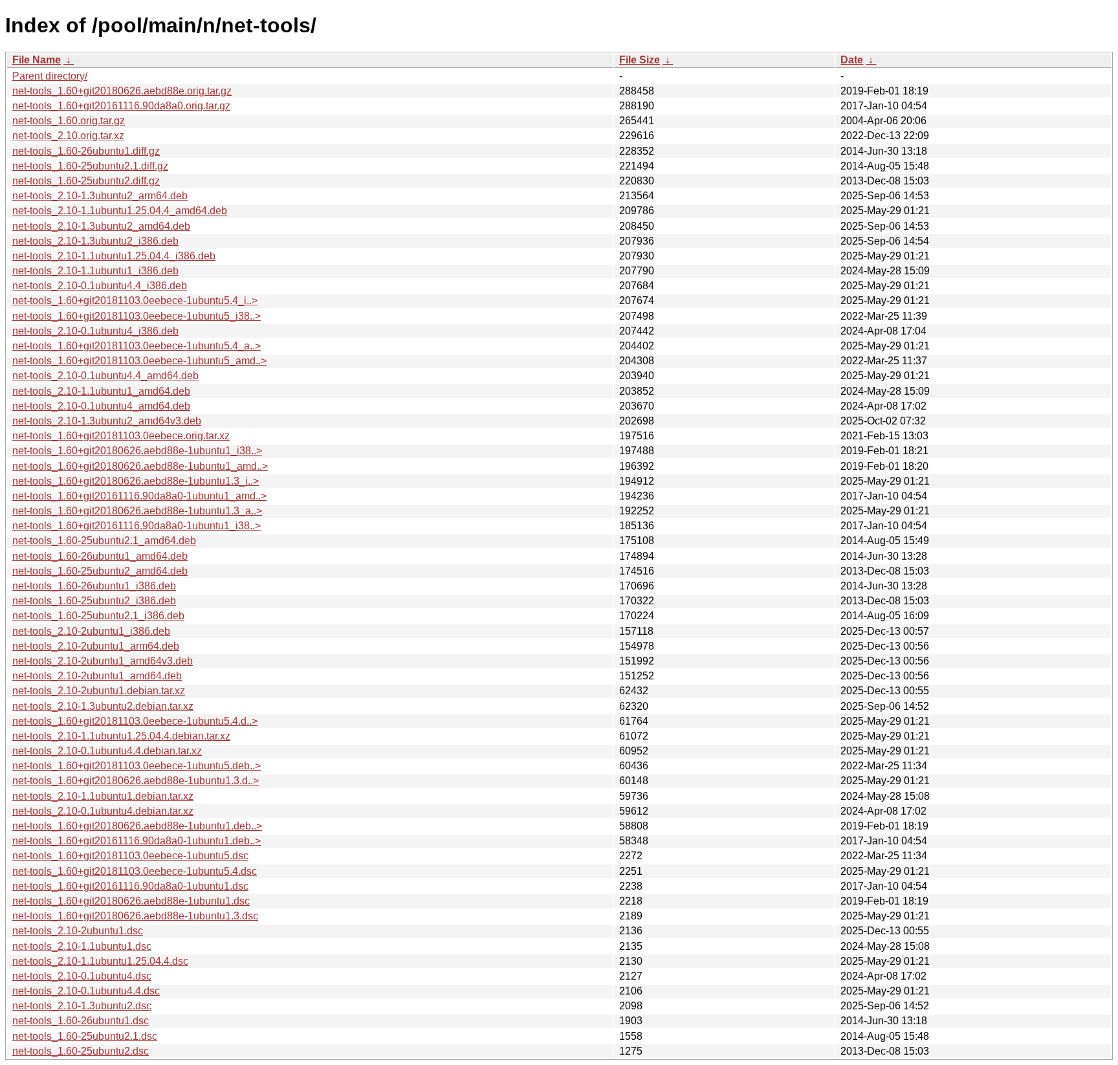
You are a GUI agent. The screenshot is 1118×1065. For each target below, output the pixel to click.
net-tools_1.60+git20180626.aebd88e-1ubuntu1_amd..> (140, 466)
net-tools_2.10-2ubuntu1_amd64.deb (97, 675)
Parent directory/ (49, 76)
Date (851, 59)
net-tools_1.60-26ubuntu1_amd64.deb (100, 556)
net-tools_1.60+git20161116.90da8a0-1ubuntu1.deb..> (136, 840)
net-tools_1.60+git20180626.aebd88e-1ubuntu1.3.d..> (135, 780)
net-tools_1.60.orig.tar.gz (68, 120)
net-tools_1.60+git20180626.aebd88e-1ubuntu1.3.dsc (135, 915)
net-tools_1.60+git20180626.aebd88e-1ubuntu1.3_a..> (137, 510)
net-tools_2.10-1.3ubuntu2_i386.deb (95, 241)
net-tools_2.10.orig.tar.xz (68, 135)
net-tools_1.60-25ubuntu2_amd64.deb (100, 570)
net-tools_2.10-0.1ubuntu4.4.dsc (86, 990)
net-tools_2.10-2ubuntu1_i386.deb (91, 631)
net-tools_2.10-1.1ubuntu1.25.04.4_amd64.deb (119, 210)
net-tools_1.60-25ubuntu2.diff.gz (86, 180)
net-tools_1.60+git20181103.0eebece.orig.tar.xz (121, 435)
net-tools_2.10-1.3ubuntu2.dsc (81, 1005)
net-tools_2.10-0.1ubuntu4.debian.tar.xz (102, 811)
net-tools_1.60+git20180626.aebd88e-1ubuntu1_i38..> (137, 450)
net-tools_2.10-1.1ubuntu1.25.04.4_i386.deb (113, 255)
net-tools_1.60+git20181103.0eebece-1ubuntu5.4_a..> (136, 345)
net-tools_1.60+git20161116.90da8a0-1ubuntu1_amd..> (139, 495)
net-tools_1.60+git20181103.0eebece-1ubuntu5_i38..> (136, 316)
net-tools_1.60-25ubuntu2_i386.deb (94, 600)
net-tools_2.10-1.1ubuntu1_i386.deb (95, 270)
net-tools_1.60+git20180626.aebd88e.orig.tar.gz (122, 90)
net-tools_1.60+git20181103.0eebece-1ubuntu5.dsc (130, 855)
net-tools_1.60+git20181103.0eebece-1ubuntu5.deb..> (136, 765)
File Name (36, 59)
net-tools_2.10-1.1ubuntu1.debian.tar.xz (102, 796)
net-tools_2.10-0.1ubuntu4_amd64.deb (101, 406)
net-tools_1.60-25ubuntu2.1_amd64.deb (104, 540)
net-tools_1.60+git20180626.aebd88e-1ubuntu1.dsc (131, 900)
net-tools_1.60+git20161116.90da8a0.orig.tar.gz (121, 105)
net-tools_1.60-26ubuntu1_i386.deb (94, 585)
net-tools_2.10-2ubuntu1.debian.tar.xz (98, 690)
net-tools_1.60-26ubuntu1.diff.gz (86, 151)
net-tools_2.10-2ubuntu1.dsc (77, 930)
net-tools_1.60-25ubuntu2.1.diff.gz (90, 165)
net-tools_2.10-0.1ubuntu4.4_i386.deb (99, 285)
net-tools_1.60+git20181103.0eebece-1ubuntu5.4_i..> (135, 300)
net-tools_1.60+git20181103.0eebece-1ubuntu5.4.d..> (135, 721)
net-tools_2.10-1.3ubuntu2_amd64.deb (101, 226)
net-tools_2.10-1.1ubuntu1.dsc (81, 946)
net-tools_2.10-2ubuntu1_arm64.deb (95, 646)
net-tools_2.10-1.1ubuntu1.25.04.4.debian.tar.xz (121, 735)
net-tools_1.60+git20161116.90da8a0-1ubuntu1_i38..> (136, 525)
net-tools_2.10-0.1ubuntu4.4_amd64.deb (105, 375)
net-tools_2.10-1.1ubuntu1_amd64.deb (101, 391)
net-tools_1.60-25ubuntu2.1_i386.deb (98, 615)
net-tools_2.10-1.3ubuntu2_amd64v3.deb (106, 420)
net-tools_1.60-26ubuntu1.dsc (80, 1020)
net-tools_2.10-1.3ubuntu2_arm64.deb (100, 195)
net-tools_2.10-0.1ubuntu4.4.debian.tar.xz (107, 750)
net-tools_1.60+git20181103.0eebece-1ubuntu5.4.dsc (134, 871)
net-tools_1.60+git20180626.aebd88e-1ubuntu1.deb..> (137, 825)
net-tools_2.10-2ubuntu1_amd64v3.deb (102, 660)
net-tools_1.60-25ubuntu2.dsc (80, 1051)
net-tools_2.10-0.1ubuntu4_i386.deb (95, 330)
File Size (639, 59)
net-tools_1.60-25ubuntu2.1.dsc (84, 1036)
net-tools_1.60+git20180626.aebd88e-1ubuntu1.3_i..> (135, 481)
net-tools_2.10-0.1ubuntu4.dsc (81, 976)
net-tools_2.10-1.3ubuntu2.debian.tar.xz (102, 706)
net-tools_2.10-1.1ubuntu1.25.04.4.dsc (100, 961)
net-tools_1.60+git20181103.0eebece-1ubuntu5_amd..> (139, 360)
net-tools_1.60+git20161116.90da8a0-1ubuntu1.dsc (130, 886)
